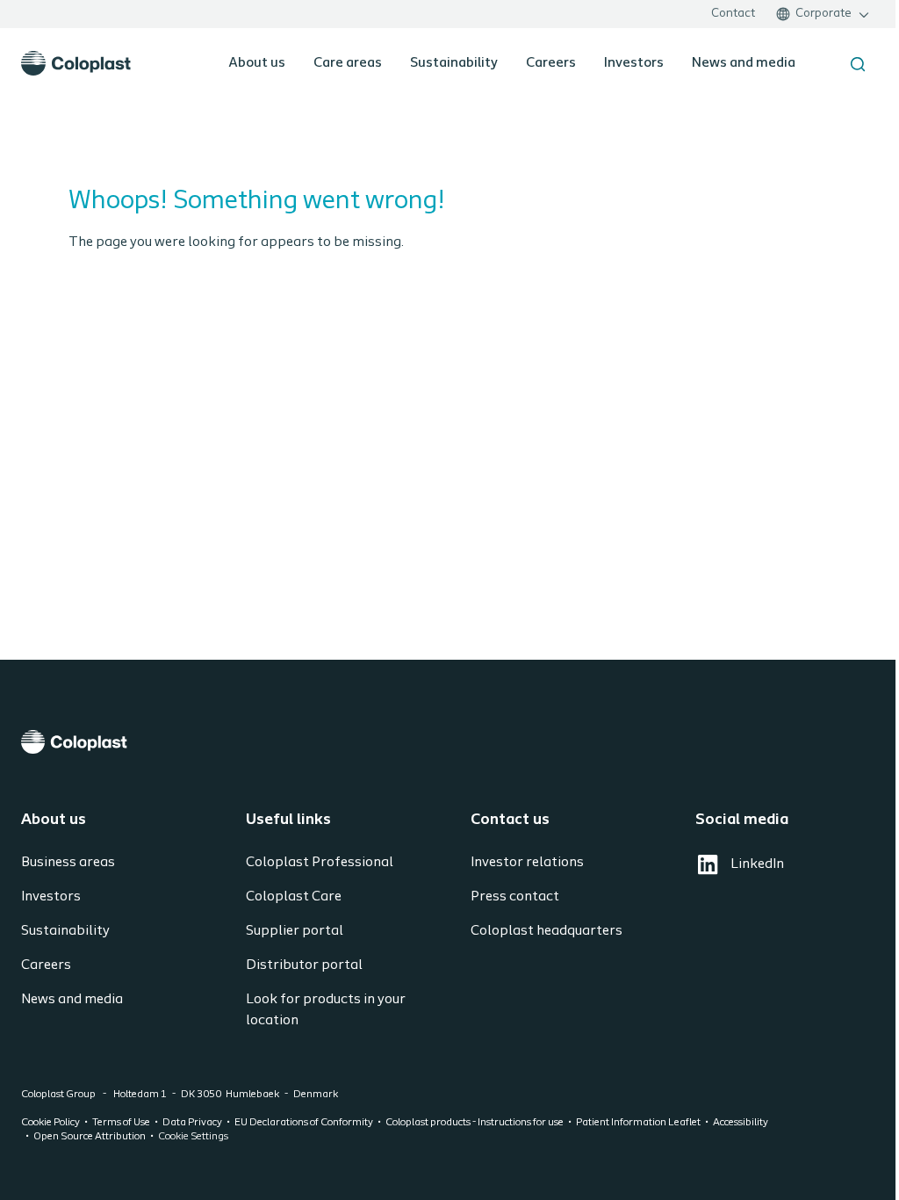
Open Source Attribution (89, 1136)
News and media (743, 63)
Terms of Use (121, 1122)
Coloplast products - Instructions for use (474, 1122)
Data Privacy (192, 1122)
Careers (551, 63)
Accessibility (740, 1122)
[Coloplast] (449, 742)
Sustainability (454, 63)
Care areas (347, 63)
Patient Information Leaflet (638, 1122)
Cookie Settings (193, 1136)
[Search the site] (858, 64)
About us (256, 63)
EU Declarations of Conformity (303, 1122)
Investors (634, 63)
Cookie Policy (50, 1122)
